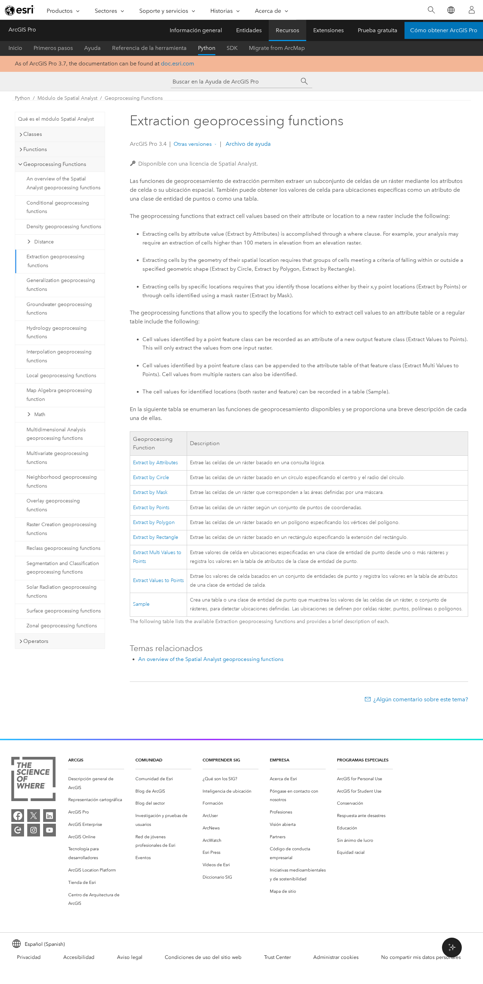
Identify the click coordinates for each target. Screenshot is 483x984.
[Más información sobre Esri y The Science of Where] (33, 780)
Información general (196, 30)
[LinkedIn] (49, 815)
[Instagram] (33, 830)
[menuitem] (96, 783)
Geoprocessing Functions (134, 98)
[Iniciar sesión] (471, 9)
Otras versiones (193, 144)
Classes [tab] (32, 134)
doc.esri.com (177, 63)
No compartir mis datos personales (421, 957)
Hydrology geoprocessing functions (57, 332)
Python (206, 48)
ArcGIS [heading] (75, 760)
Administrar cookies (336, 957)
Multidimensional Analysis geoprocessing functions (56, 434)
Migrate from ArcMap (277, 48)
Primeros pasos (53, 48)
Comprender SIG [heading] (221, 760)
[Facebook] (17, 815)
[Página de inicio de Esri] (20, 10)
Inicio (15, 48)
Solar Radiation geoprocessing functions (62, 591)
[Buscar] (431, 10)
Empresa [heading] (279, 760)
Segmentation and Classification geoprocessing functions (63, 567)
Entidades (249, 30)
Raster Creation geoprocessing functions (62, 529)
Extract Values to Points (158, 580)
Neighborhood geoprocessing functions (62, 481)
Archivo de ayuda (247, 143)
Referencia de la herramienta (149, 48)
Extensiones (328, 30)
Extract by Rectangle (155, 537)
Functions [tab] (35, 149)
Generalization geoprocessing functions (61, 284)
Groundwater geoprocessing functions (59, 308)
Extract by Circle (151, 477)
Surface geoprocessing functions (64, 611)
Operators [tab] (35, 641)
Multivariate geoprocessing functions (57, 457)
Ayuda (92, 48)
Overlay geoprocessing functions (53, 505)
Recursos (287, 30)
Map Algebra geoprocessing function (59, 394)
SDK (232, 48)
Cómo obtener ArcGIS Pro (443, 30)
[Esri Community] (17, 830)
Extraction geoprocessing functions (56, 261)
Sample (141, 604)
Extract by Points (151, 508)
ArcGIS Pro (22, 29)
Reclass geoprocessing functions (63, 548)
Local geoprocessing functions (61, 376)
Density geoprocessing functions (64, 227)
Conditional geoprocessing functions (58, 207)
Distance (44, 242)
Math (39, 415)
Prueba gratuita (377, 30)
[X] (33, 815)
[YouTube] (49, 830)
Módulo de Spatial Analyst (67, 98)
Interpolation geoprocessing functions (59, 356)
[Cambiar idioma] (450, 10)
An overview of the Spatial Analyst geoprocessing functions (63, 183)
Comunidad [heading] (148, 760)
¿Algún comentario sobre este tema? (420, 699)
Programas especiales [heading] (363, 760)
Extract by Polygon (154, 522)
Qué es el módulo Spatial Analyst (56, 119)
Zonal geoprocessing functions (62, 626)
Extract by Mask (150, 492)
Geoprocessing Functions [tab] (54, 164)
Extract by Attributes (155, 463)
